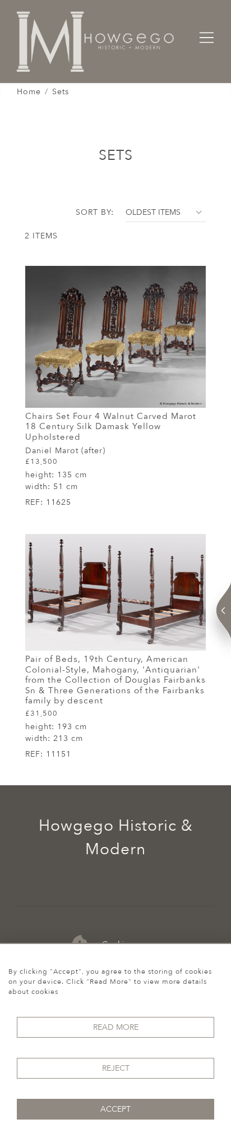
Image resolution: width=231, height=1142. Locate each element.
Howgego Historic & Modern (116, 837)
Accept (115, 1109)
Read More (115, 1027)
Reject (116, 1068)
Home (29, 91)
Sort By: (95, 212)
